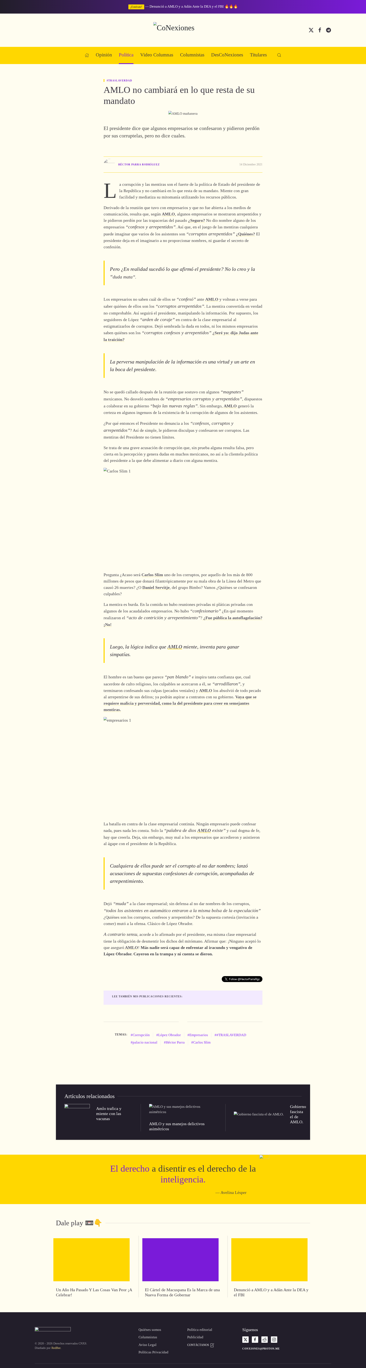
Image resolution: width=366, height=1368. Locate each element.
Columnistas (192, 54)
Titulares (258, 54)
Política (126, 54)
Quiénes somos (150, 1330)
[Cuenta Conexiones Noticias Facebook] (320, 30)
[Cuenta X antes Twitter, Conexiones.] (311, 30)
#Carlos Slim (201, 1042)
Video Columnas (156, 54)
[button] (279, 55)
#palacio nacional (144, 1042)
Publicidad (195, 1337)
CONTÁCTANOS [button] (198, 1345)
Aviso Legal (148, 1345)
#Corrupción (140, 1035)
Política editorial (199, 1330)
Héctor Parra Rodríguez (139, 164)
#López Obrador (168, 1035)
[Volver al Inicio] (183, 30)
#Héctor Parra (174, 1042)
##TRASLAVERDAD (230, 1035)
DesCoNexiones (227, 54)
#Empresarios (197, 1035)
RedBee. (56, 1348)
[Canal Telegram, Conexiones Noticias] (328, 30)
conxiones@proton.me (261, 1348)
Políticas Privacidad (153, 1352)
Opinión (104, 54)
